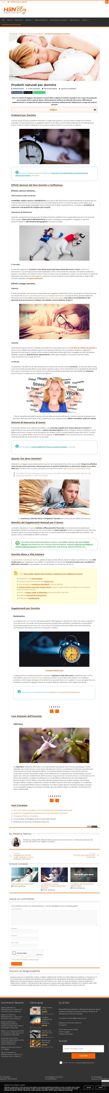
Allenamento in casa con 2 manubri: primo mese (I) (11, 1010)
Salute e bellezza (41, 20)
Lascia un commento (68, 88)
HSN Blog (13, 34)
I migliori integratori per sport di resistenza (47, 1020)
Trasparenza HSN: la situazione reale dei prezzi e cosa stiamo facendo (12, 1026)
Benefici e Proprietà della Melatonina (65, 692)
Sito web (14, 943)
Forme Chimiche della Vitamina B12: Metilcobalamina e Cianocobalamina (12, 1041)
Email (14, 936)
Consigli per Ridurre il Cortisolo (25, 816)
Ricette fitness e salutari (58, 20)
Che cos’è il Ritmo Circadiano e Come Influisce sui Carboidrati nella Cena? (42, 810)
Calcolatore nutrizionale (11, 24)
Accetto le (26, 960)
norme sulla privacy (30, 960)
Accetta (89, 1087)
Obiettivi (28, 20)
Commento (16, 909)
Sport (9, 20)
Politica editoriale (66, 1034)
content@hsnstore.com (76, 1018)
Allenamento (74, 20)
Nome (14, 928)
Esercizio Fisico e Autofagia (11, 1048)
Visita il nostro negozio (18, 2)
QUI (46, 1088)
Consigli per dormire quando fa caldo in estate (81, 885)
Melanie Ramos (18, 88)
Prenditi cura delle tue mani (47, 1032)
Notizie (84, 20)
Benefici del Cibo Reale (46, 1042)
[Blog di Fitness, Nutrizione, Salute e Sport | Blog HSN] (16, 10)
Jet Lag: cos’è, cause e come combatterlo (84, 855)
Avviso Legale (64, 1032)
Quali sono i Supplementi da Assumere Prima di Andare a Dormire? (40, 813)
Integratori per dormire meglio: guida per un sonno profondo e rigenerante (23, 856)
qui (37, 175)
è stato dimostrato (56, 298)
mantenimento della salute (79, 468)
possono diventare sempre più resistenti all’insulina (43, 296)
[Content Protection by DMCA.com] (92, 826)
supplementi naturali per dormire (25, 560)
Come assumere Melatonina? (22, 884)
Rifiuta (100, 1087)
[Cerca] (106, 2)
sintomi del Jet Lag (33, 678)
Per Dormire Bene (35, 34)
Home (3, 20)
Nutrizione (18, 20)
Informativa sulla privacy (68, 1029)
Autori (4, 2)
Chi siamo (63, 1025)
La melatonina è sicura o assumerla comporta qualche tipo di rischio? (53, 886)
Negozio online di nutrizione (70, 1023)
